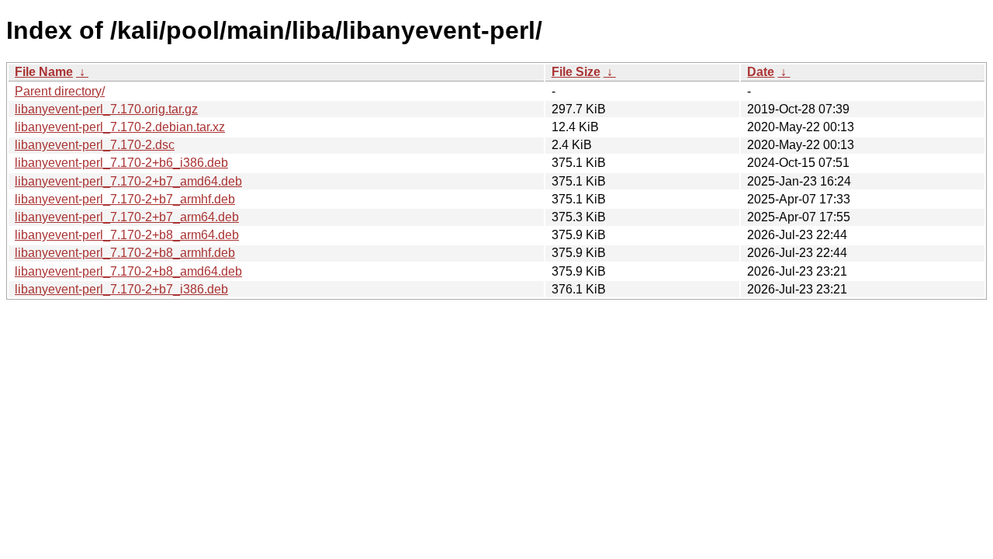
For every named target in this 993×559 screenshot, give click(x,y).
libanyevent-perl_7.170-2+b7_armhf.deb (125, 199)
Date (760, 71)
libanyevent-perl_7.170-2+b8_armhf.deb (125, 252)
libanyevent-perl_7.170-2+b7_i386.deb (121, 289)
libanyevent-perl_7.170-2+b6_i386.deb (121, 162)
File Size (576, 71)
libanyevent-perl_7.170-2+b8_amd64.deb (128, 271)
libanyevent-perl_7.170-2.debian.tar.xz (120, 127)
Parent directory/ (60, 91)
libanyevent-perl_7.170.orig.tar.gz (106, 109)
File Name (44, 71)
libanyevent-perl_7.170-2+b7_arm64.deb (127, 217)
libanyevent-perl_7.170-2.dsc (95, 144)
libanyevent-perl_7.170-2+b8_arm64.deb (127, 234)
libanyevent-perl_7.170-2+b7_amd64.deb (128, 181)
